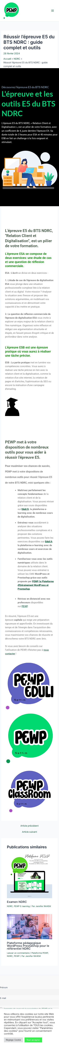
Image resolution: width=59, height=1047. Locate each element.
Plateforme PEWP (39, 953)
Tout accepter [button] (33, 1040)
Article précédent (29, 826)
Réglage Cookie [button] (13, 1040)
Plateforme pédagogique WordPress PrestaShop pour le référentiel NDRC (28, 945)
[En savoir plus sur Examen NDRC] (29, 875)
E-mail (3, 998)
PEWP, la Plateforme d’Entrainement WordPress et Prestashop (36, 585)
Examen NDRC (17, 901)
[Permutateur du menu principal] (52, 10)
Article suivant (29, 832)
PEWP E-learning (22, 906)
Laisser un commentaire (18, 953)
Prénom (4, 987)
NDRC (10, 906)
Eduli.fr (25, 509)
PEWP (25, 606)
